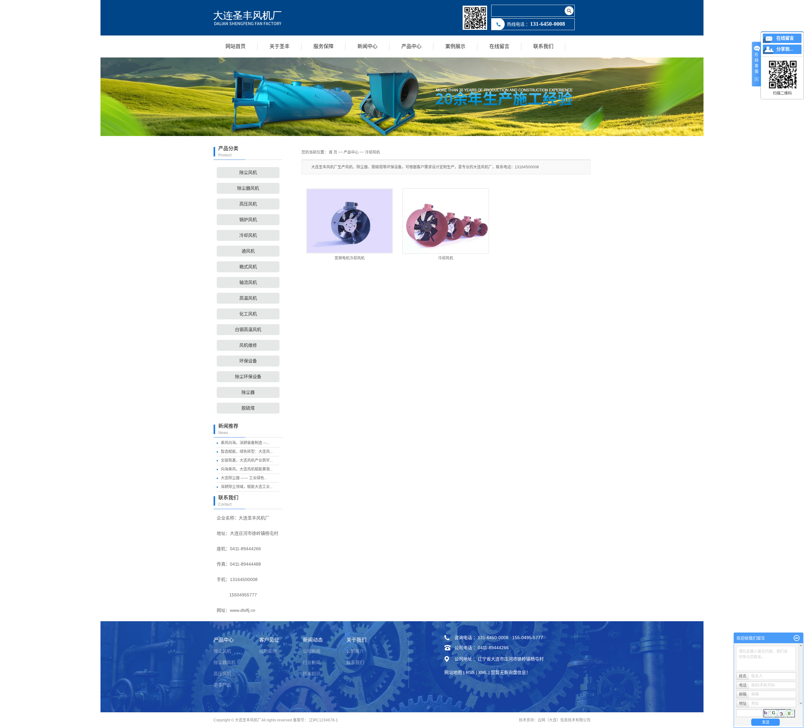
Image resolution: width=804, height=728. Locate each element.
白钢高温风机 (248, 329)
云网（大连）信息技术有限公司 (564, 720)
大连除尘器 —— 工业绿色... (244, 478)
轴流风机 (248, 282)
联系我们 (543, 46)
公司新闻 (311, 651)
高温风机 (248, 298)
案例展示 (455, 46)
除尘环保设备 (248, 376)
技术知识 (311, 673)
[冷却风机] (445, 221)
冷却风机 (248, 235)
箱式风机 (248, 266)
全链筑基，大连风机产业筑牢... (247, 460)
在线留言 (499, 46)
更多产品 (222, 684)
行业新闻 (311, 662)
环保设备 (248, 361)
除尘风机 (248, 172)
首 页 (333, 152)
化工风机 (248, 314)
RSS (470, 672)
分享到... (784, 49)
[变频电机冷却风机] (349, 221)
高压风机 (248, 204)
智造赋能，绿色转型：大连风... (247, 451)
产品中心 (411, 46)
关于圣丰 (279, 46)
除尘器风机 (248, 188)
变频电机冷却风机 (349, 258)
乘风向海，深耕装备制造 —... (245, 443)
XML (482, 672)
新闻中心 (367, 46)
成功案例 (268, 651)
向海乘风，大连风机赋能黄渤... (247, 469)
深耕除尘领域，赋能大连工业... (247, 487)
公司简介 (355, 651)
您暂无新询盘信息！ (510, 672)
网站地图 (453, 672)
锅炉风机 (248, 219)
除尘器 (248, 392)
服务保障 (323, 46)
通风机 (248, 251)
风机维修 (248, 345)
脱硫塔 (248, 408)
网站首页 (235, 46)
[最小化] (797, 638)
